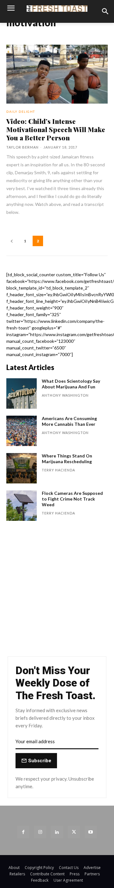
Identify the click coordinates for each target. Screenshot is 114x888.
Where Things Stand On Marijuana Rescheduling (67, 458)
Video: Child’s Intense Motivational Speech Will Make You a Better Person (55, 129)
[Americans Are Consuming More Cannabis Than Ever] (21, 431)
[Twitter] (74, 832)
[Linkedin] (57, 832)
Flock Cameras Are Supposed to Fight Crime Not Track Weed (72, 498)
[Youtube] (91, 832)
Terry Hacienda (58, 470)
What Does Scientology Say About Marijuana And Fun (71, 383)
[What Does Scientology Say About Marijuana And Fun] (21, 393)
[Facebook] (23, 832)
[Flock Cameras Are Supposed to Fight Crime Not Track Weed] (21, 505)
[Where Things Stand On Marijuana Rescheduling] (21, 468)
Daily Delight (20, 111)
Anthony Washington (65, 395)
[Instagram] (40, 832)
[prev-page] (11, 241)
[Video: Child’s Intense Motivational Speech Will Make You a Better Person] (57, 74)
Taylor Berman (22, 147)
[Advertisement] (57, 592)
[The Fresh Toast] (57, 8)
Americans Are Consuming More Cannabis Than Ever (69, 421)
